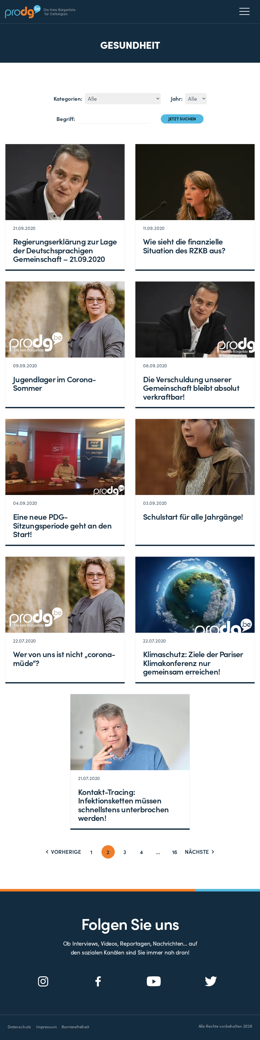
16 (174, 852)
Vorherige (66, 852)
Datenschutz (19, 1027)
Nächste (197, 852)
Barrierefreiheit (75, 1027)
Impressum (46, 1027)
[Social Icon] (43, 982)
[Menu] (246, 11)
